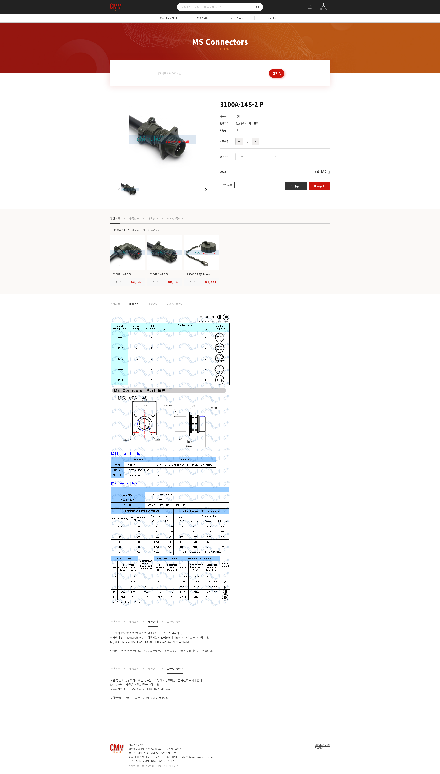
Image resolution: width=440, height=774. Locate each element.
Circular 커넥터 (168, 18)
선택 (240, 157)
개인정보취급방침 (322, 745)
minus (239, 141)
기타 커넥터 (237, 18)
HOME (212, 49)
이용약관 (319, 748)
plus (255, 141)
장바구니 (296, 186)
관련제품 (115, 218)
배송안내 (153, 218)
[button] (119, 190)
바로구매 (319, 186)
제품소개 (134, 218)
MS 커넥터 (202, 18)
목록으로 (227, 185)
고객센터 (271, 18)
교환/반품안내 (175, 218)
